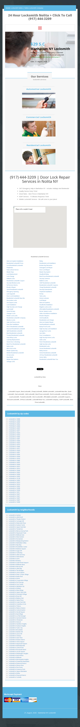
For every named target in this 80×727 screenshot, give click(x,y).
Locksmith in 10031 (14, 453)
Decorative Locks (12, 300)
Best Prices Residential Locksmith (49, 276)
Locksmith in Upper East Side (17, 527)
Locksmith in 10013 (14, 466)
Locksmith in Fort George (16, 582)
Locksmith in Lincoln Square (17, 651)
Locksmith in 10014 (14, 468)
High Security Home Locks (47, 337)
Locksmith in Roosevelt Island (17, 649)
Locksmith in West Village (16, 590)
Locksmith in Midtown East (16, 535)
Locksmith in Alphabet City (16, 586)
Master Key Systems (12, 359)
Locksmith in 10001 (14, 439)
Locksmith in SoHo (14, 559)
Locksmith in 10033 (14, 476)
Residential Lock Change (46, 320)
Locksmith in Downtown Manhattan (19, 661)
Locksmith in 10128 (14, 478)
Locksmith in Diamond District (17, 663)
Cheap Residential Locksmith (47, 287)
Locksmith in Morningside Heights (19, 659)
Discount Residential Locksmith (16, 329)
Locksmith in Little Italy (15, 568)
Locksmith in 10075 (14, 462)
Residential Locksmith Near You (48, 359)
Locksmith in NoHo (14, 578)
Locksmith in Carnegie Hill (16, 521)
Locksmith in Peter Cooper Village (19, 574)
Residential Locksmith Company (16, 318)
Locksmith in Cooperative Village (18, 580)
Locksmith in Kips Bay (15, 545)
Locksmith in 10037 (14, 498)
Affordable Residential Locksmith (49, 309)
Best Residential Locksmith (14, 333)
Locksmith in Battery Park (16, 598)
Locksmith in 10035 (14, 455)
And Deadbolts (43, 318)
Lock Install (10, 309)
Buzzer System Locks (45, 311)
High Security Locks (45, 344)
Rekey (41, 261)
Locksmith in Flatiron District (17, 608)
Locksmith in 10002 (14, 480)
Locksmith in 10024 (14, 443)
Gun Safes (42, 333)
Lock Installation (11, 305)
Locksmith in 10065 (14, 460)
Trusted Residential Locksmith (15, 335)
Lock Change (10, 276)
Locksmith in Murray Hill (16, 566)
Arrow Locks (10, 355)
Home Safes (43, 357)
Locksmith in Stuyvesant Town (17, 533)
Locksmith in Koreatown (16, 539)
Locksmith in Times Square (16, 642)
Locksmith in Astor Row (15, 638)
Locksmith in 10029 (14, 451)
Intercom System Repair (46, 322)
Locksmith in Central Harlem (17, 610)
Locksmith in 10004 (14, 441)
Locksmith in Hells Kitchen (16, 557)
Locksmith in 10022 (14, 429)
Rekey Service (43, 350)
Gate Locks (42, 340)
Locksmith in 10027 (14, 494)
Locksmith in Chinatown (16, 620)
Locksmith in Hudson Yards (17, 525)
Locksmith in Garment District (17, 618)
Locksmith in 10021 (14, 496)
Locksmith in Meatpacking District (18, 541)
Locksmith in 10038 (14, 488)
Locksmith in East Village (16, 614)
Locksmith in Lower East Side (17, 602)
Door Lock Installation (13, 296)
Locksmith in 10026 (14, 425)
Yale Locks (42, 296)
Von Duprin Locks (12, 302)
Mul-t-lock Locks (11, 348)
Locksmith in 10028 (14, 490)
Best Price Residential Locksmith (16, 344)
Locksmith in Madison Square (17, 549)
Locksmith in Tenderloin (16, 529)
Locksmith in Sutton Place (16, 600)
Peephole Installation (45, 292)
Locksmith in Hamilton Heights (18, 624)
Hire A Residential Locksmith (15, 326)
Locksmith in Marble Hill (16, 632)
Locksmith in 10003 (14, 437)
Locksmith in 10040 (14, 470)
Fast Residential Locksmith (47, 324)
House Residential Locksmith (47, 348)
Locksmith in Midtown (15, 657)
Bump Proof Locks (44, 326)
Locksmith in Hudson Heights (17, 626)
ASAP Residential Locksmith (47, 283)
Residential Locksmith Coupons (48, 285)
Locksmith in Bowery (15, 561)
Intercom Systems (44, 302)
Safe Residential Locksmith (14, 331)
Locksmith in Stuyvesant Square (18, 644)
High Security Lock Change (14, 307)
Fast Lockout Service (13, 270)
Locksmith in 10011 (14, 492)
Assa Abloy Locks (12, 337)
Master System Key (12, 350)
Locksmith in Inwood (15, 622)
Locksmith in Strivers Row (16, 665)
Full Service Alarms (12, 285)
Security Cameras (44, 278)
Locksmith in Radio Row (16, 576)
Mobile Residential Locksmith (15, 353)
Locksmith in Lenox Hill (15, 634)
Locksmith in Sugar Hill (15, 551)
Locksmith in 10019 (14, 445)
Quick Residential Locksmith (15, 289)
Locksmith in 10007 (14, 500)
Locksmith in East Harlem (16, 655)
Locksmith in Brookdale (16, 630)
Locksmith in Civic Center (16, 584)
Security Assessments (45, 289)
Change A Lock (11, 313)
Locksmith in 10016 (14, 484)
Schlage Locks (11, 361)
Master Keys (10, 272)
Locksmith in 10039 (14, 464)
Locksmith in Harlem (15, 515)
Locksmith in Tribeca (15, 606)
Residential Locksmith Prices (15, 263)
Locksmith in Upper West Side (17, 592)
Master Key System (44, 272)
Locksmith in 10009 (14, 421)
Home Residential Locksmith (47, 353)
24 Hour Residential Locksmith (48, 355)
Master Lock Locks (12, 316)
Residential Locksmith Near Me (16, 298)
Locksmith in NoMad (15, 588)
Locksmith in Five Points (16, 667)
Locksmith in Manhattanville (17, 645)
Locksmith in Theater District (17, 519)
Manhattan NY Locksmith (47, 713)
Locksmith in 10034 (14, 435)
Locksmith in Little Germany (17, 555)
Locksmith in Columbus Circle (17, 604)
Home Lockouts (44, 298)
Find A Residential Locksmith (47, 342)
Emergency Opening (13, 292)
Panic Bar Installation (13, 324)
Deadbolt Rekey (44, 274)
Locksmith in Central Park (16, 647)
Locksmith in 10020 (14, 433)
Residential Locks (44, 346)
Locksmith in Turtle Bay (15, 553)
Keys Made (10, 357)
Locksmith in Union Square (16, 572)
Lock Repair (42, 300)
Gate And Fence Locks (13, 322)
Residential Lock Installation (47, 263)
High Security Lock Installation (48, 329)
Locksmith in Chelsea (15, 636)
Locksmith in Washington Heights (18, 653)
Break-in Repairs (44, 316)
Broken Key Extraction (45, 265)
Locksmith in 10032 (14, 486)
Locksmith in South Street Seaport (18, 562)
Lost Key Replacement (13, 340)
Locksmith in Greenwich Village (18, 594)
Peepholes (10, 267)
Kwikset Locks (11, 278)
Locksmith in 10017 (14, 431)
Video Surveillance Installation (48, 313)
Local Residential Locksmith (15, 265)
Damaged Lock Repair (45, 267)
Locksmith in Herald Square (17, 612)
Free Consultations (45, 335)
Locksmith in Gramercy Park (17, 669)
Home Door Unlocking (13, 342)
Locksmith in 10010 (14, 482)
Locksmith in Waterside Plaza (17, 523)
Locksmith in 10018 (14, 458)
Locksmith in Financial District (17, 675)
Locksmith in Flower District (17, 640)
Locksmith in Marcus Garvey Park (18, 531)
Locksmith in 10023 (14, 472)
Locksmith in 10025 (14, 423)
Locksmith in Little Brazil (16, 517)
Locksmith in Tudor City (15, 628)
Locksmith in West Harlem (16, 537)
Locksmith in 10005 (14, 447)
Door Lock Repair (44, 270)
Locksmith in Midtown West (17, 564)
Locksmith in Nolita (14, 673)
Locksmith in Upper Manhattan (18, 671)
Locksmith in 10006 (14, 419)
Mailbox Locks (43, 281)
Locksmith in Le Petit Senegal (17, 616)
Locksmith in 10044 (14, 456)
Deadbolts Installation (45, 305)
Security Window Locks (13, 283)
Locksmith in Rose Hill (15, 596)
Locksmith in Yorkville (15, 677)
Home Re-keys (11, 311)
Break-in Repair (11, 287)
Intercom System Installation (15, 261)
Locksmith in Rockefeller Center (18, 547)
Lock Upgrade (11, 294)
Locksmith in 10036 (14, 474)
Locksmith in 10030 (14, 427)
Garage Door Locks (45, 331)
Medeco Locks (11, 320)
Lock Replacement (12, 274)
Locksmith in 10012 (14, 449)
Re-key (41, 294)
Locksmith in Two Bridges (16, 570)
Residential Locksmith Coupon (15, 281)
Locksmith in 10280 (14, 502)
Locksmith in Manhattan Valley (17, 543)
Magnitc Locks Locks (45, 307)
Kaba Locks (10, 346)
